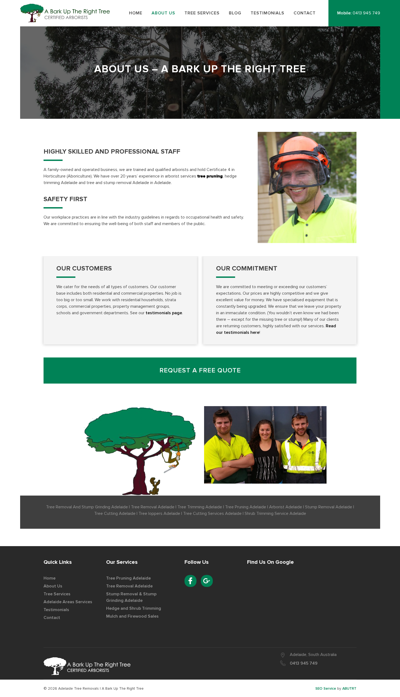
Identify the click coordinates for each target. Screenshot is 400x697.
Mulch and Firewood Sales (132, 616)
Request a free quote (200, 370)
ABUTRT (349, 688)
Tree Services (57, 594)
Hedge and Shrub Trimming (133, 608)
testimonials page (164, 313)
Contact (52, 617)
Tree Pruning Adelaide (128, 578)
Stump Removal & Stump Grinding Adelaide (131, 597)
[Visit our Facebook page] (190, 581)
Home (50, 578)
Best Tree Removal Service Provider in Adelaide (66, 13)
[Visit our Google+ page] (207, 581)
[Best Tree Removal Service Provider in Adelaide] (87, 666)
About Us (53, 586)
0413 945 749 (366, 13)
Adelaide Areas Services (68, 602)
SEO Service (325, 688)
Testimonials (56, 609)
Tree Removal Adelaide (129, 586)
